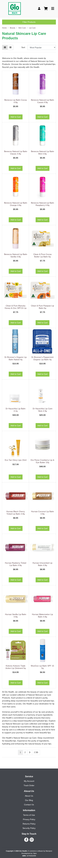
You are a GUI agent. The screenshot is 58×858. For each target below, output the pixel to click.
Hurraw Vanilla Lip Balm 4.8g (15, 615)
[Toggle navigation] (52, 9)
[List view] (10, 47)
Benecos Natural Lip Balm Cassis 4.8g (42, 101)
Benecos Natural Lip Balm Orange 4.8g (15, 204)
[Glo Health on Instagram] (32, 840)
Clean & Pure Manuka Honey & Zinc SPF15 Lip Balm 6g (15, 308)
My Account (29, 781)
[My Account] (39, 8)
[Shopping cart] (45, 9)
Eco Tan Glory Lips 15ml (15, 460)
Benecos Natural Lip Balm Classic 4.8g (15, 152)
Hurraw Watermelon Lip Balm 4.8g (42, 615)
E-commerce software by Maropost (40, 851)
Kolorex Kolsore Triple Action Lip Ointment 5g (15, 667)
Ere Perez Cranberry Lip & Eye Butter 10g (42, 461)
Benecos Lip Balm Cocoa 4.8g (15, 101)
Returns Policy (29, 824)
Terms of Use (29, 815)
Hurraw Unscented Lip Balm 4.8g (42, 564)
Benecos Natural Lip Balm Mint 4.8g (42, 152)
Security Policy (29, 828)
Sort (23, 47)
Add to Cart (16, 117)
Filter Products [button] (29, 22)
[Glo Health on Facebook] (26, 840)
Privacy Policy (29, 819)
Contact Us (29, 804)
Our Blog (29, 800)
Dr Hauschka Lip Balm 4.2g (15, 409)
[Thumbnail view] (5, 47)
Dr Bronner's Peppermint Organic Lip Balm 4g (42, 358)
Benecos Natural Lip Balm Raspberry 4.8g (42, 204)
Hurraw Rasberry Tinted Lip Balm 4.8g (15, 564)
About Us (29, 796)
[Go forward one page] (29, 752)
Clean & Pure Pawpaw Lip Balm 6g (42, 307)
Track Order (29, 785)
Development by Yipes (29, 853)
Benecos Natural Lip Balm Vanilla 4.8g (15, 255)
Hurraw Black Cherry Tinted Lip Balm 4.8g (15, 512)
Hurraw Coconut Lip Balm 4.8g (42, 512)
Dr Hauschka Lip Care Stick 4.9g (42, 409)
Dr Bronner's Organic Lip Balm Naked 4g (16, 358)
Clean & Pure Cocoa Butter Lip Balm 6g (42, 255)
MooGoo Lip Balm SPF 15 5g (42, 667)
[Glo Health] (14, 8)
